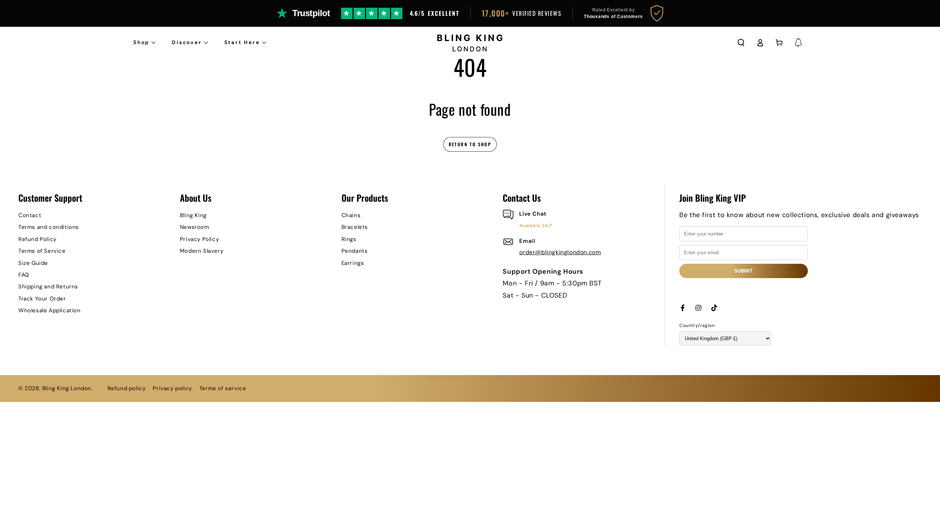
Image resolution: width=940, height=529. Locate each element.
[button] (741, 43)
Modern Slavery (201, 251)
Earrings (352, 263)
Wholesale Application (49, 310)
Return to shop (470, 144)
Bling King (193, 215)
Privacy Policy (199, 239)
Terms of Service (42, 251)
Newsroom (194, 227)
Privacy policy (172, 388)
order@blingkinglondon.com (560, 252)
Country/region (697, 325)
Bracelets (354, 227)
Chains (351, 215)
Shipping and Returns (48, 286)
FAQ (23, 274)
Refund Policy (37, 239)
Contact (29, 215)
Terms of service (222, 388)
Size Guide (33, 263)
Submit (743, 271)
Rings (349, 239)
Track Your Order (42, 298)
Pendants (354, 251)
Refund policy (127, 388)
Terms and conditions (48, 227)
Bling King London (66, 388)
